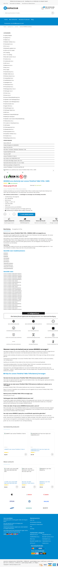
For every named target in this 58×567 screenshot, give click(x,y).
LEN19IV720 (10, 198)
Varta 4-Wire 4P (7, 143)
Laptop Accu (10, 26)
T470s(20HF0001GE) (8, 265)
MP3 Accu (7, 112)
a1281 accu (50, 561)
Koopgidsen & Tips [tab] (17, 229)
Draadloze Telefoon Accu (10, 133)
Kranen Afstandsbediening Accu (12, 97)
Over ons (32, 520)
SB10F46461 (6, 260)
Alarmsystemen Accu (9, 131)
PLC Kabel (7, 69)
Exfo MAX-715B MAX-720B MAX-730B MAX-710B (15, 149)
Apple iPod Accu (8, 106)
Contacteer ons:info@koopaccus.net (14, 23)
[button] (47, 7)
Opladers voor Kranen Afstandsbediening (14, 118)
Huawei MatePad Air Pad (9, 151)
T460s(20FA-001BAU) (8, 266)
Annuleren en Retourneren (28, 3)
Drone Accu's (8, 95)
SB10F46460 (6, 258)
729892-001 (26, 561)
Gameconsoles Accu (9, 103)
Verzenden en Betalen (15, 3)
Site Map (32, 528)
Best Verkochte (13, 19)
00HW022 (6, 253)
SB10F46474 (6, 261)
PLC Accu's (7, 46)
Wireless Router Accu (10, 76)
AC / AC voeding (8, 54)
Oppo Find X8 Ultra (8, 147)
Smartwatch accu (9, 44)
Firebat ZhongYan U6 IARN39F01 (11, 145)
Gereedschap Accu (9, 71)
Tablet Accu (7, 39)
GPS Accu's (7, 63)
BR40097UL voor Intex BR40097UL (45, 482)
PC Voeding (7, 52)
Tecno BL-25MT (7, 154)
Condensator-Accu (9, 61)
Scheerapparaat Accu (10, 127)
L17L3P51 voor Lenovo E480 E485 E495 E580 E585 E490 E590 (10, 482)
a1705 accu (11, 562)
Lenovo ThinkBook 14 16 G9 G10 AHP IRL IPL (14, 167)
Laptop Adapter (8, 35)
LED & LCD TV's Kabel (9, 50)
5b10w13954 (20, 561)
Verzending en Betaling (35, 522)
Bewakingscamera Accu (10, 138)
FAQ (31, 526)
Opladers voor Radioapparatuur (12, 99)
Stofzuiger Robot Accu (10, 110)
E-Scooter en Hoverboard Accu (12, 123)
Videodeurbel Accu (9, 129)
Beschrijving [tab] (7, 229)
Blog (32, 19)
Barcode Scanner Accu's (10, 56)
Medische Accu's (8, 65)
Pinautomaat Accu (9, 86)
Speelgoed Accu (8, 82)
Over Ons (6, 3)
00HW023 (6, 255)
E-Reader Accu (8, 135)
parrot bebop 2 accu (35, 561)
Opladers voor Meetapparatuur (12, 101)
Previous (5, 170)
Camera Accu (8, 59)
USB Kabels (7, 125)
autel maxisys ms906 (27, 562)
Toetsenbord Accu (9, 84)
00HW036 (6, 256)
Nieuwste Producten (24, 19)
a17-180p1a (35, 562)
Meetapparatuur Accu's (10, 89)
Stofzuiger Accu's (9, 91)
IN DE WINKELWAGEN (27, 214)
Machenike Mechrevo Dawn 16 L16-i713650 (14, 162)
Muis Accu (7, 67)
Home (6, 19)
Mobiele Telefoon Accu (10, 42)
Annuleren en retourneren (36, 524)
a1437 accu (43, 561)
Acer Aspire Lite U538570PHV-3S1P (12, 158)
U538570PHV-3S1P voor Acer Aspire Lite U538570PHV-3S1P (40, 450)
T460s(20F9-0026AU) (8, 263)
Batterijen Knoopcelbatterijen (12, 114)
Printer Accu (7, 93)
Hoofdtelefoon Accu (9, 80)
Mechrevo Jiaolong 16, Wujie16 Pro (12, 165)
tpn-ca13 (6, 562)
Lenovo (16, 26)
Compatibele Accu (9, 78)
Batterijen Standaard (9, 116)
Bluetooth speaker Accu (10, 48)
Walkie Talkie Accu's (9, 74)
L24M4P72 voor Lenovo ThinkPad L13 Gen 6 (14, 449)
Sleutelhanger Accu (9, 108)
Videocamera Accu (9, 121)
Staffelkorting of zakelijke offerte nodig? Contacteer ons (19, 210)
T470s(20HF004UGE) (8, 268)
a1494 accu (18, 562)
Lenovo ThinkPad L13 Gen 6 (10, 156)
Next (53, 170)
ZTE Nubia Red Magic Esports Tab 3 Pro (13, 160)
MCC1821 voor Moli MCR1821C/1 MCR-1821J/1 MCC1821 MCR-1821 (28, 482)
